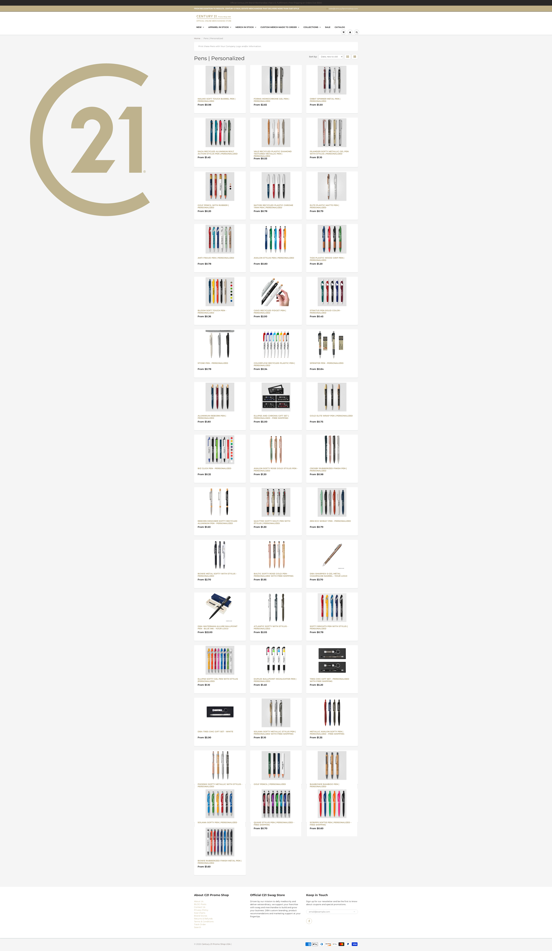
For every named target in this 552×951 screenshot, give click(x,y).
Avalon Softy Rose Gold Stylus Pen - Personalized (276, 469)
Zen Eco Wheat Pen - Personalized (330, 521)
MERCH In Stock (244, 27)
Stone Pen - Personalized (213, 363)
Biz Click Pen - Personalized (214, 468)
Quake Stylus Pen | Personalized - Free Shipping (274, 838)
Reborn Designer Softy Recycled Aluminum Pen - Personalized (217, 522)
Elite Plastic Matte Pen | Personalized (324, 206)
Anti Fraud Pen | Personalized (216, 258)
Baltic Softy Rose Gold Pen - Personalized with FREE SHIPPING (274, 574)
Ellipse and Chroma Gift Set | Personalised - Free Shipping (271, 416)
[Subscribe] (354, 940)
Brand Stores (200, 944)
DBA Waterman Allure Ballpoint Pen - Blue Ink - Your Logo (217, 627)
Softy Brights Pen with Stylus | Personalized (329, 627)
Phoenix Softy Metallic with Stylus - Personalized (220, 785)
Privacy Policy (201, 938)
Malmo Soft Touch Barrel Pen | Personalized (216, 100)
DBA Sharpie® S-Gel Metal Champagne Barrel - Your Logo (328, 574)
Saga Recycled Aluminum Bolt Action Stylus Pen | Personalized (218, 152)
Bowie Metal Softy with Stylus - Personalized (217, 574)
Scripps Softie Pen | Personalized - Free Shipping (330, 838)
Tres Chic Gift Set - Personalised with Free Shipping (329, 680)
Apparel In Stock (218, 27)
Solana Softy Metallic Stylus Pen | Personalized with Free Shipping (275, 732)
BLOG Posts (200, 933)
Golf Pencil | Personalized (270, 784)
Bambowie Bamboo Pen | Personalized (324, 785)
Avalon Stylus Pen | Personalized (274, 258)
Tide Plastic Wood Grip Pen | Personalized (327, 259)
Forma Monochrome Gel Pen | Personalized (271, 100)
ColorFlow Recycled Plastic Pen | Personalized (274, 364)
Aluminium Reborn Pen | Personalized (212, 416)
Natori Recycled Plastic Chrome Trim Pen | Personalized (273, 206)
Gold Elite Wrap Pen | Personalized (331, 415)
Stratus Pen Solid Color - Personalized (325, 311)
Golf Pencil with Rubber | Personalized (213, 206)
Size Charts (199, 941)
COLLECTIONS (310, 27)
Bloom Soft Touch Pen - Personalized (212, 311)
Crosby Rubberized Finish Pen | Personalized (328, 469)
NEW (199, 27)
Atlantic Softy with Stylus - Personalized (271, 627)
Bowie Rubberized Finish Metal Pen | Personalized (219, 890)
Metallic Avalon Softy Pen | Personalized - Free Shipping (327, 732)
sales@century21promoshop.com (343, 8)
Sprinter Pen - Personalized (327, 363)
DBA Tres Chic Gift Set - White (215, 731)
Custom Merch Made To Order (278, 27)
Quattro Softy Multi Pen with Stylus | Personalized (272, 522)
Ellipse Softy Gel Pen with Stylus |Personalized (218, 680)
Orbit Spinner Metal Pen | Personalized (325, 100)
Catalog (340, 27)
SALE (327, 27)
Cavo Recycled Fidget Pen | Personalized (270, 311)
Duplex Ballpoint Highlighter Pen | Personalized (275, 680)
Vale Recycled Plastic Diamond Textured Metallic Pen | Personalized (273, 153)
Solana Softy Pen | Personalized (217, 837)
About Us (198, 930)
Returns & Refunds (203, 947)
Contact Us (199, 936)
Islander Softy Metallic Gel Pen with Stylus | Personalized (329, 152)
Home (197, 38)
